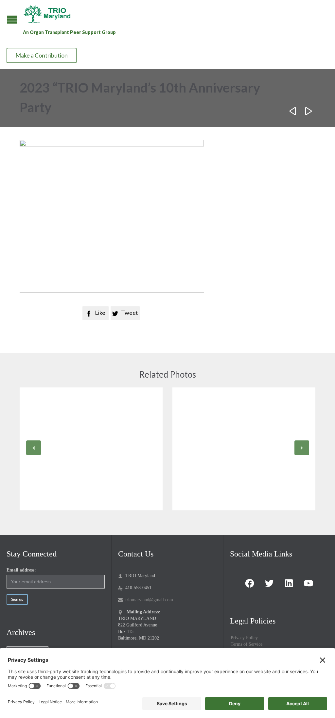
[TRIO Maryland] (49, 14)
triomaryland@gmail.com (145, 599)
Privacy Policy (244, 637)
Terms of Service (246, 644)
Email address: (21, 570)
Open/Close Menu (12, 19)
